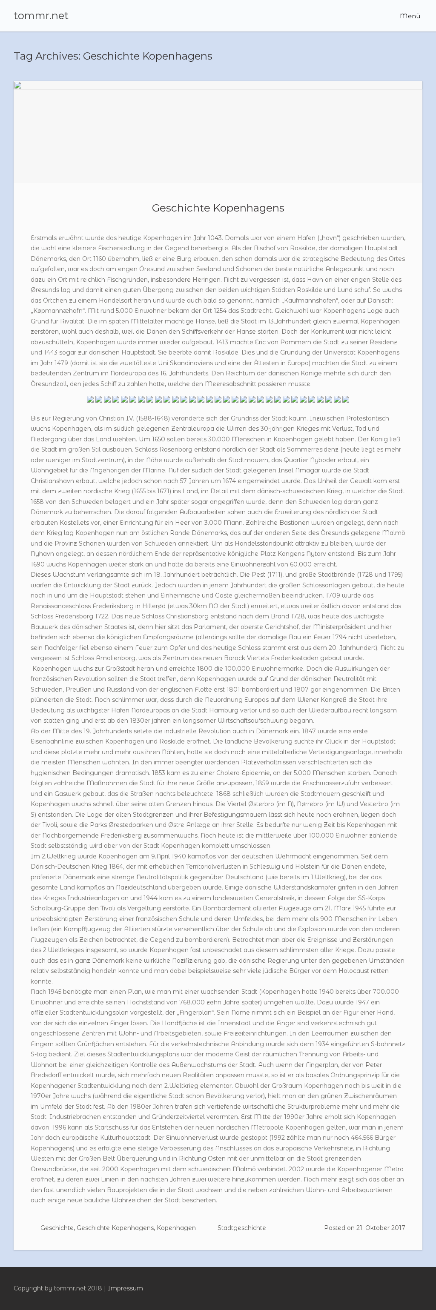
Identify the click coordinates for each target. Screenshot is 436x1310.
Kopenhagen (176, 1228)
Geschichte (57, 1228)
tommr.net (41, 16)
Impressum (125, 1288)
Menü (409, 16)
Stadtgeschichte (242, 1228)
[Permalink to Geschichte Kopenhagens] (218, 132)
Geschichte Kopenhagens (218, 207)
